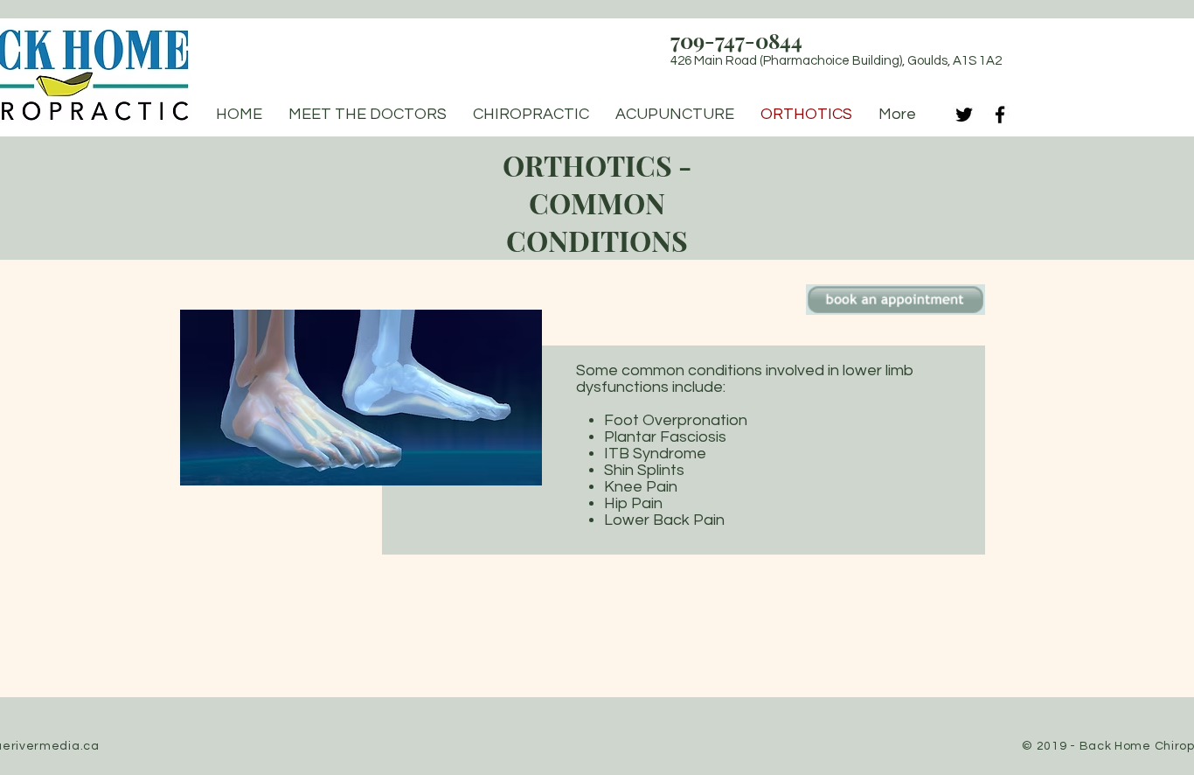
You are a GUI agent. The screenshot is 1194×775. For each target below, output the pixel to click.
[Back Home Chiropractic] (964, 114)
